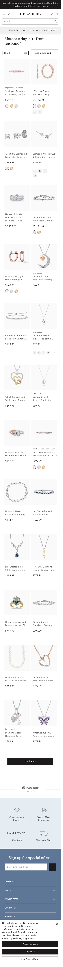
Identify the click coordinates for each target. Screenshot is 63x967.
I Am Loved (37, 273)
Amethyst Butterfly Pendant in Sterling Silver (42, 736)
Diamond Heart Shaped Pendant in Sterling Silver (42, 400)
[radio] (7, 106)
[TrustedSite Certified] (30, 789)
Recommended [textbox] (42, 53)
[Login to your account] (9, 14)
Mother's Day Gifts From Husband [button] (24, 41)
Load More (30, 761)
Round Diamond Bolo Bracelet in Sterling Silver (16, 339)
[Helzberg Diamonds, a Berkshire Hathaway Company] (30, 14)
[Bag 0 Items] (56, 14)
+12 (53, 353)
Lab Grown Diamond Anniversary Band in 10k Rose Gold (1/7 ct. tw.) (45, 455)
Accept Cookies (30, 944)
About (8, 891)
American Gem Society (17, 818)
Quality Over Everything (44, 818)
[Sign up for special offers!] (52, 867)
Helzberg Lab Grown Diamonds (46, 449)
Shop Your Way (44, 840)
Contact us (10, 908)
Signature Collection (14, 88)
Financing (10, 882)
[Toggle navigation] (3, 13)
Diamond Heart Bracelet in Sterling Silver (15, 514)
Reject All (30, 951)
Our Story (17, 840)
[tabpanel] (30, 417)
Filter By (7, 53)
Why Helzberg (11, 899)
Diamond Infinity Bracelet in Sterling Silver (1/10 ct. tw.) (42, 625)
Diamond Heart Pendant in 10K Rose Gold (43, 681)
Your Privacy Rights (30, 959)
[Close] (57, 924)
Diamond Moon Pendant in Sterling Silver (42, 280)
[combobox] (30, 21)
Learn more (42, 6)
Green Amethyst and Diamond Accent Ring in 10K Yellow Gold (16, 625)
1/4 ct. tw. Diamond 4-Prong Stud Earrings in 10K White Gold (16, 157)
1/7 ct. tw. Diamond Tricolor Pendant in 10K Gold (42, 570)
